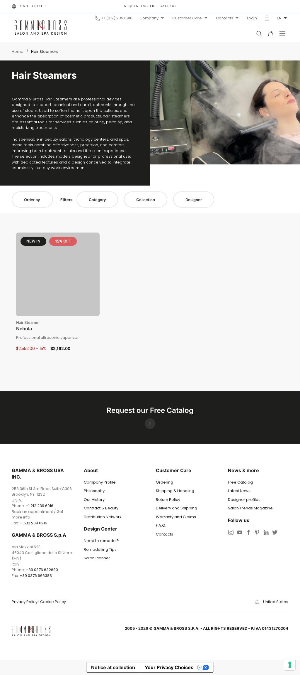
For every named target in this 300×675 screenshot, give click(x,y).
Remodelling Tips (100, 549)
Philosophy (94, 491)
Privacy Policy (25, 602)
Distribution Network (103, 517)
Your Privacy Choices (169, 667)
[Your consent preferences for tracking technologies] (289, 664)
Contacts (224, 18)
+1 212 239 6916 (39, 506)
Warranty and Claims (176, 517)
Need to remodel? (101, 540)
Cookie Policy (53, 602)
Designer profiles (244, 499)
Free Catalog (240, 482)
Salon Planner (97, 558)
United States (33, 6)
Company (148, 18)
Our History (94, 499)
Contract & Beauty (101, 508)
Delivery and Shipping (176, 508)
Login (252, 18)
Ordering (164, 482)
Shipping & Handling (175, 491)
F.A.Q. (161, 525)
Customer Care (187, 18)
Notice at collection (113, 667)
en (279, 18)
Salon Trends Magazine (250, 508)
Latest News (239, 491)
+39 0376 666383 (36, 575)
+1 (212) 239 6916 (116, 18)
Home (17, 51)
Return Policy (168, 499)
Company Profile (100, 482)
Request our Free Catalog (150, 6)
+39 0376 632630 (42, 570)
